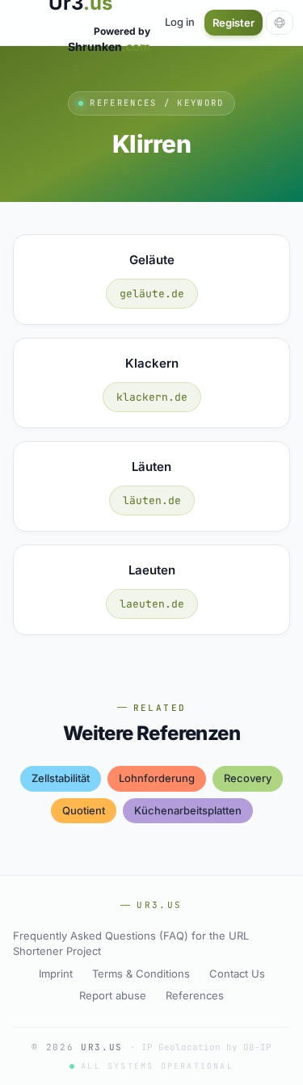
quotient (83, 810)
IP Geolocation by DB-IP (206, 1047)
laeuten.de (152, 604)
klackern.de (151, 397)
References (195, 995)
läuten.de (152, 500)
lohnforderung (157, 778)
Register (234, 22)
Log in (180, 21)
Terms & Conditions (141, 973)
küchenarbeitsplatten (188, 810)
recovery (247, 778)
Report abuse (112, 995)
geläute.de (152, 294)
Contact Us (237, 973)
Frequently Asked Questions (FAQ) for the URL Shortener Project (131, 943)
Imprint (56, 973)
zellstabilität (61, 778)
